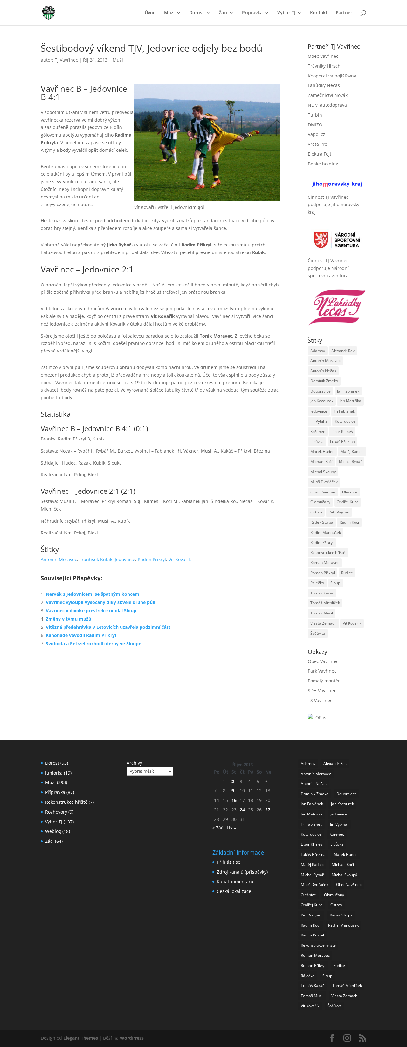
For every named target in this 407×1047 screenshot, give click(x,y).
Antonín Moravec (59, 559)
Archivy (134, 763)
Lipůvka (317, 441)
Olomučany (320, 502)
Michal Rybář (350, 461)
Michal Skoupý (323, 471)
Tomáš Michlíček (325, 603)
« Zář (217, 828)
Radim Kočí (349, 522)
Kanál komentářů (235, 881)
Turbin (315, 115)
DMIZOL (316, 125)
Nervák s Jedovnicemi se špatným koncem (92, 594)
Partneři (345, 13)
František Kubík (95, 559)
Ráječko (317, 583)
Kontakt (319, 13)
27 (267, 810)
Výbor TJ (286, 13)
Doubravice (320, 391)
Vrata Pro (317, 144)
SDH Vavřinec (322, 691)
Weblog (53, 831)
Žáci (223, 13)
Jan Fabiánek (348, 391)
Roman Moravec (324, 562)
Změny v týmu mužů (68, 619)
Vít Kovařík (180, 559)
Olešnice (349, 492)
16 (234, 800)
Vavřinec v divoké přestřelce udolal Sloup (91, 610)
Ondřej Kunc (347, 502)
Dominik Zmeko (324, 381)
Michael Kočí (321, 461)
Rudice (347, 572)
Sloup (335, 583)
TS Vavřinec (320, 700)
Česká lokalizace (234, 891)
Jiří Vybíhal (319, 421)
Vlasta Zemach (323, 623)
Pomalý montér (324, 681)
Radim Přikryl (152, 559)
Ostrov (316, 512)
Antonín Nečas (323, 370)
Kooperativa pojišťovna (332, 76)
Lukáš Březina (342, 441)
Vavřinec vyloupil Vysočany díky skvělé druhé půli (100, 602)
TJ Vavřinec (66, 60)
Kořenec (317, 431)
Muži (169, 13)
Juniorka (54, 773)
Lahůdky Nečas (324, 85)
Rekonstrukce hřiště (327, 552)
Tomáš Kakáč (322, 593)
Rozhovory (56, 812)
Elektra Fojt (319, 154)
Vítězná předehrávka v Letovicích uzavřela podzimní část (108, 627)
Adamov (317, 350)
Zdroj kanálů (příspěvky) (242, 872)
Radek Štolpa (321, 522)
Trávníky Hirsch (324, 66)
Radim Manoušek (325, 532)
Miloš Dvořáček (324, 482)
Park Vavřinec (322, 671)
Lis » (231, 828)
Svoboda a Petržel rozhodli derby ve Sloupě (93, 644)
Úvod (150, 13)
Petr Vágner (338, 512)
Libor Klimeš (342, 431)
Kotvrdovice (345, 421)
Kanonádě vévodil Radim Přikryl (81, 635)
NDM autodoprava (327, 105)
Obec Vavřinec (323, 56)
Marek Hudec (322, 451)
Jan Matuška (350, 401)
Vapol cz (316, 134)
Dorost (196, 13)
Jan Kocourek (321, 401)
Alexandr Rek (343, 350)
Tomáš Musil (321, 613)
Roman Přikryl (322, 572)
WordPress (132, 1038)
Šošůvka (317, 633)
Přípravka (252, 13)
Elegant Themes (80, 1038)
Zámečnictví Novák (328, 95)
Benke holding (323, 164)
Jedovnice (125, 559)
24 (242, 810)
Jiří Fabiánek (344, 411)
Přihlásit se (228, 862)
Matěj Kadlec (352, 451)
